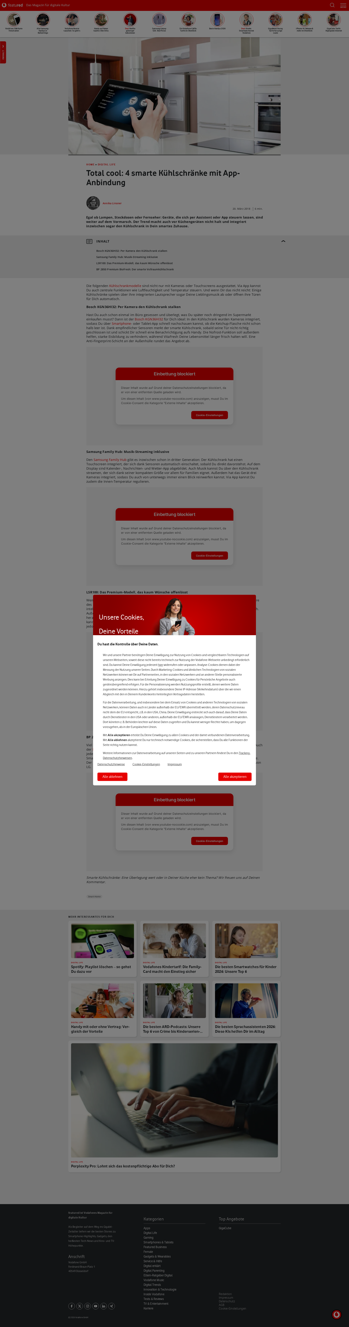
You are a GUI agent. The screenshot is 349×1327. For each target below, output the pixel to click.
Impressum (175, 764)
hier (160, 665)
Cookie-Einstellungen (146, 764)
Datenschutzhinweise (111, 764)
